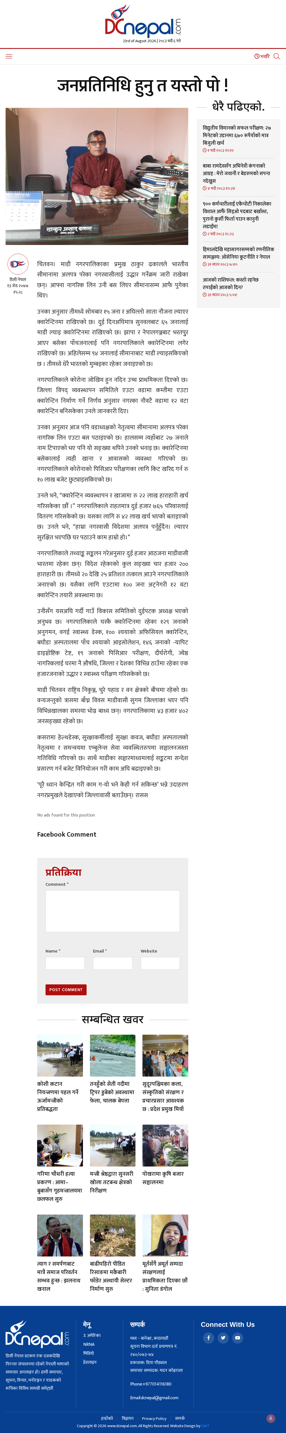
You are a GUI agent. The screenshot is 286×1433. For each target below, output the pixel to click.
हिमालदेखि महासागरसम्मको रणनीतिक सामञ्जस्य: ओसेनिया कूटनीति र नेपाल (238, 253)
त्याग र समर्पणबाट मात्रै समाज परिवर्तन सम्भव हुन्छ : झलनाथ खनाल (58, 1276)
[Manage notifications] (270, 1418)
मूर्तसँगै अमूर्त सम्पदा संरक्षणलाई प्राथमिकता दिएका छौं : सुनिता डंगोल (164, 1276)
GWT (205, 1426)
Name (53, 951)
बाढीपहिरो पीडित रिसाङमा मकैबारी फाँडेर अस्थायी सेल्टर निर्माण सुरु (111, 1276)
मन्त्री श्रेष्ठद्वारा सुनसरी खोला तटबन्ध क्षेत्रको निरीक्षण (111, 1182)
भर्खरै (264, 57)
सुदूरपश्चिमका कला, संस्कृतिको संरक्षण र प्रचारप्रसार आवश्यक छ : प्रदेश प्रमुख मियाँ (163, 1096)
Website (149, 951)
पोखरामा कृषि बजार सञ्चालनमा (163, 1178)
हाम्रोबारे (107, 1419)
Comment (57, 884)
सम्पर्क (180, 1419)
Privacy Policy (154, 1419)
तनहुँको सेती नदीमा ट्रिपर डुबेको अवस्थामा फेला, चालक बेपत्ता (112, 1092)
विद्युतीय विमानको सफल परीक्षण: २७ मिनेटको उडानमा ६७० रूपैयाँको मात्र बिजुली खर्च (237, 135)
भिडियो (88, 1353)
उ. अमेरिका (92, 1335)
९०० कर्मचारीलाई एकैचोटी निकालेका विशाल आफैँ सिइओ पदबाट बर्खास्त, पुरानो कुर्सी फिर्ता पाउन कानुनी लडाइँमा (237, 215)
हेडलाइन (90, 1362)
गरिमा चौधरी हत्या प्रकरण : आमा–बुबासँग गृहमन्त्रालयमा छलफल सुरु (59, 1186)
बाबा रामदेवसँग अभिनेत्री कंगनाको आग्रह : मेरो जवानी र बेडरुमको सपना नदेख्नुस (236, 173)
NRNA (88, 1344)
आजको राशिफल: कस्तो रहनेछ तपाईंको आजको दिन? (231, 284)
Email (100, 951)
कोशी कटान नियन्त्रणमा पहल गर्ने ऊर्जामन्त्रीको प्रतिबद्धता (57, 1096)
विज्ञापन (128, 1419)
